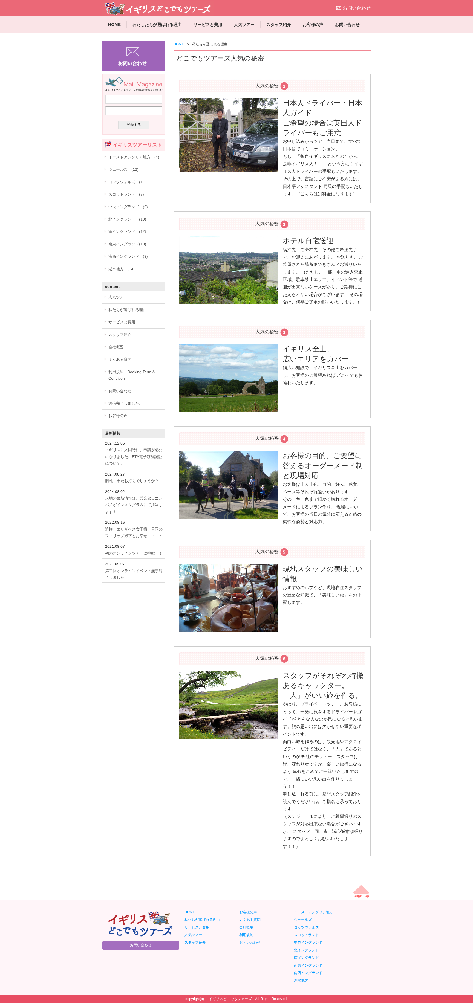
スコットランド (308, 935)
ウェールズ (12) (123, 169)
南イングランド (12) (127, 231)
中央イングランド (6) (128, 207)
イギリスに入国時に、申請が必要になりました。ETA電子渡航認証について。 (134, 456)
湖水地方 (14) (121, 269)
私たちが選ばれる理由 (127, 310)
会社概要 (116, 347)
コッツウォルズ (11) (127, 182)
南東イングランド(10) (127, 244)
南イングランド (308, 958)
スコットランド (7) (126, 194)
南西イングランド (310, 973)
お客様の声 (313, 24)
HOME (114, 24)
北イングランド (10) (127, 219)
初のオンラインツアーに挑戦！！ (134, 553)
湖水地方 (303, 980)
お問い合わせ (357, 8)
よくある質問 (119, 359)
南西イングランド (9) (128, 256)
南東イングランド (308, 965)
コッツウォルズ (308, 927)
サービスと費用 (208, 24)
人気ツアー (244, 24)
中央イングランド (310, 942)
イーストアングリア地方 (315, 912)
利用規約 (246, 935)
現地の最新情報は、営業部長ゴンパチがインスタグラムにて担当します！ (134, 505)
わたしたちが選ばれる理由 (157, 24)
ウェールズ (304, 920)
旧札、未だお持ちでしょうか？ (132, 481)
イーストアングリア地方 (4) (133, 157)
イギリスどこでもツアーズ (230, 999)
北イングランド (308, 950)
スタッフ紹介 (278, 24)
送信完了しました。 (125, 403)
